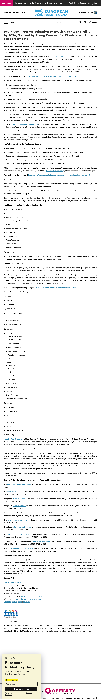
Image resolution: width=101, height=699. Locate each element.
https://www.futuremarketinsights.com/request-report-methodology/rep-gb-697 (59, 175)
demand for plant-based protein (25, 124)
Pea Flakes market (20, 499)
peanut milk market (14, 492)
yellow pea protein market (17, 520)
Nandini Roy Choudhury (13, 439)
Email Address (11, 680)
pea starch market (32, 513)
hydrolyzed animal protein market (20, 548)
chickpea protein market (22, 527)
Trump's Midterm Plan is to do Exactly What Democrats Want (35, 3)
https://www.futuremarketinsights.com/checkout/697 (55, 288)
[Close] (38, 656)
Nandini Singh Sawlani (12, 582)
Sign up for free (21, 689)
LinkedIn (7, 602)
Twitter (14, 602)
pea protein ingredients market (19, 484)
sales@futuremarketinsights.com (33, 596)
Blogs (20, 602)
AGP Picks (6, 3)
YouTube (26, 602)
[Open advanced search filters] (84, 22)
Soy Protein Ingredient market (18, 534)
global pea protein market (59, 56)
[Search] (80, 22)
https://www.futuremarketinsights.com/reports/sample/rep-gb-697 (51, 76)
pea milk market (19, 506)
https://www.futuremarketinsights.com (26, 599)
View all (96, 3)
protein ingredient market (41, 541)
